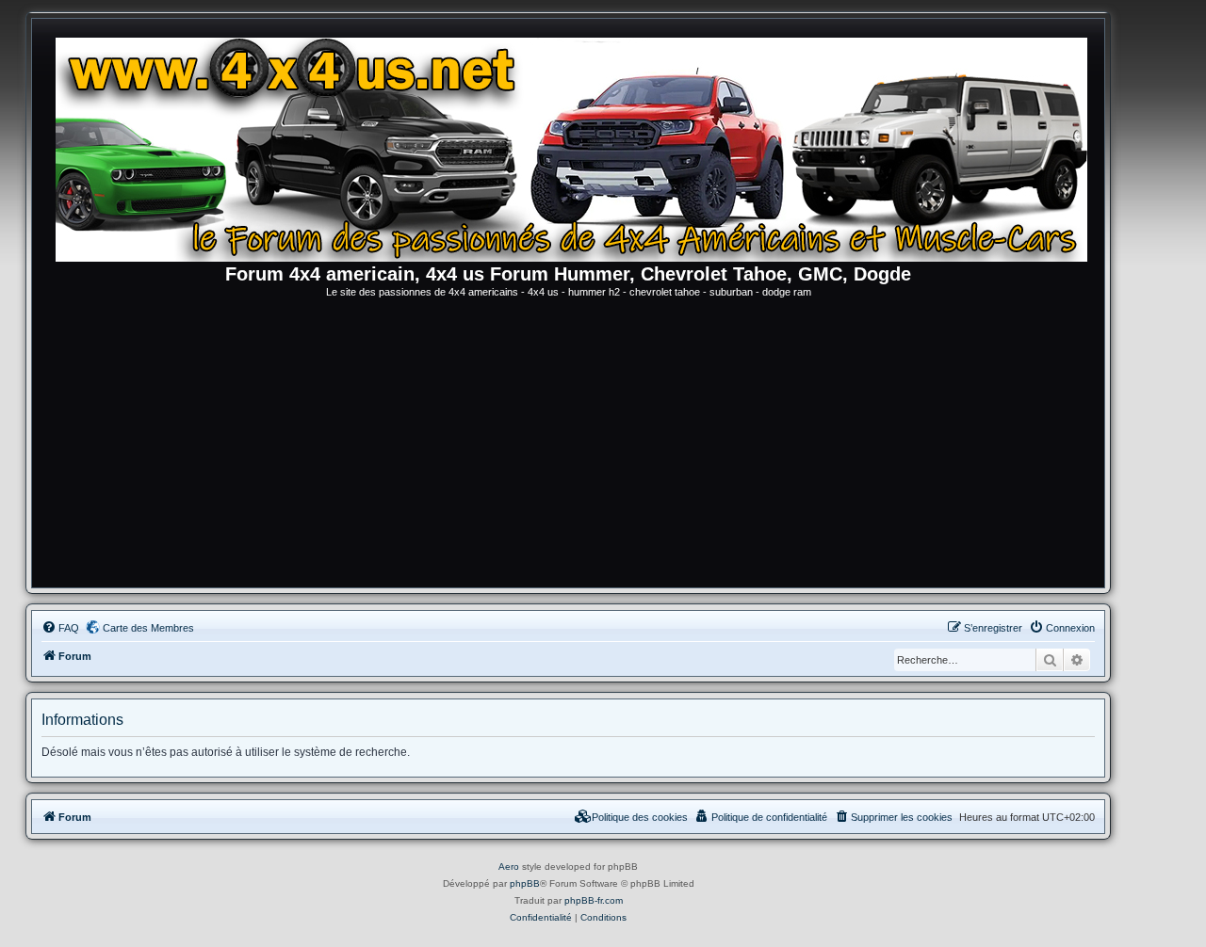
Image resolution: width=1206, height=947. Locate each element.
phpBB (525, 883)
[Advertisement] (568, 446)
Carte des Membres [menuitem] (148, 628)
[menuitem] (60, 628)
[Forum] (577, 146)
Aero (508, 866)
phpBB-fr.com (593, 900)
